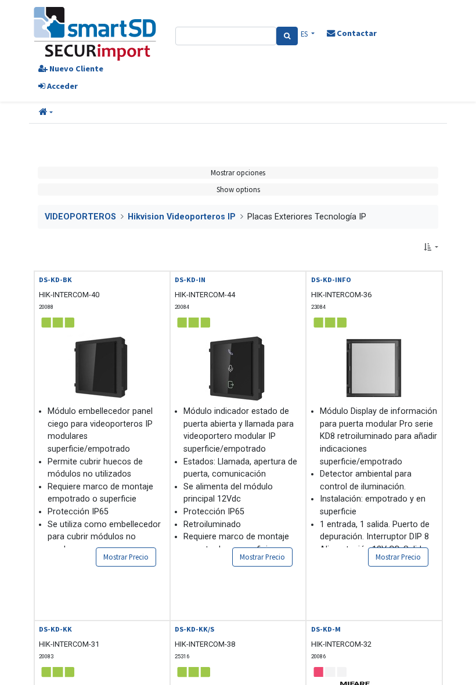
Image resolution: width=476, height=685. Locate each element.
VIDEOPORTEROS (80, 217)
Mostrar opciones (238, 172)
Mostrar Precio (126, 556)
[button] (46, 113)
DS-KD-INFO (331, 279)
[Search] (287, 36)
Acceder (61, 86)
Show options (238, 189)
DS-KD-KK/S (194, 629)
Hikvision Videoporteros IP (182, 217)
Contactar (356, 33)
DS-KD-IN (190, 279)
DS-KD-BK (55, 279)
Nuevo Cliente (75, 68)
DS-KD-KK (55, 629)
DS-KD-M (326, 629)
